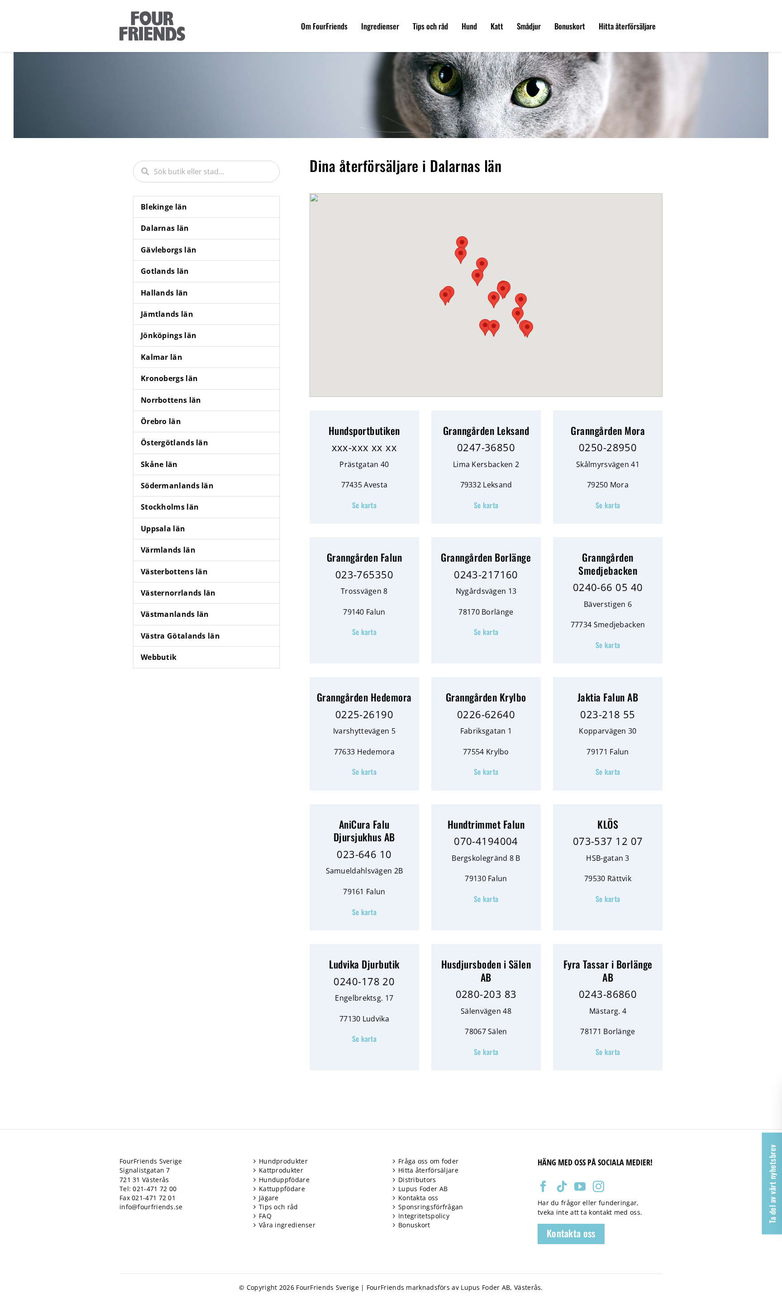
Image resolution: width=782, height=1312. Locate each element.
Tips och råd (278, 1206)
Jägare (269, 1197)
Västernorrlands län (178, 593)
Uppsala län (163, 529)
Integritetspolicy (423, 1216)
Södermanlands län (177, 486)
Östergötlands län (174, 443)
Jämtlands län (167, 314)
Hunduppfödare (284, 1179)
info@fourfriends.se (151, 1206)
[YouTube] (580, 1186)
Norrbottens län (171, 400)
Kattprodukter (281, 1170)
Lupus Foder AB (423, 1188)
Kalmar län (161, 357)
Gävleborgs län (168, 250)
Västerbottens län (174, 572)
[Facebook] (543, 1186)
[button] (494, 299)
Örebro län (161, 421)
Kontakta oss (418, 1197)
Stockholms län (170, 507)
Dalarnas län (165, 228)
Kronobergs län (169, 378)
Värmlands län (168, 550)
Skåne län (159, 464)
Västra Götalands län (180, 636)
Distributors (417, 1179)
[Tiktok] (561, 1186)
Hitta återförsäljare (428, 1170)
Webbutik (158, 657)
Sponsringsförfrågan (430, 1206)
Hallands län (164, 293)
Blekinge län (164, 207)
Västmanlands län (175, 614)
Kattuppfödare (282, 1188)
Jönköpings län (168, 335)
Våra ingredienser (287, 1225)
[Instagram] (598, 1186)
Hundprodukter (283, 1161)
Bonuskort (414, 1225)
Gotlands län (165, 271)
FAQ (265, 1216)
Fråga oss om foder (428, 1161)
